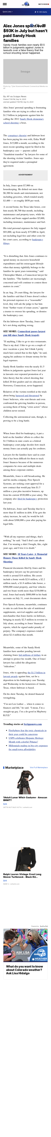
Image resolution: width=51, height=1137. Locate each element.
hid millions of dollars (30, 654)
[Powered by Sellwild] (44, 926)
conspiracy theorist (17, 135)
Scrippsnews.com (33, 724)
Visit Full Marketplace (39, 768)
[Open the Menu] (4, 4)
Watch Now (43, 4)
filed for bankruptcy (27, 498)
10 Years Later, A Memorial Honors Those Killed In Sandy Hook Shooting (25, 557)
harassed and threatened (27, 395)
